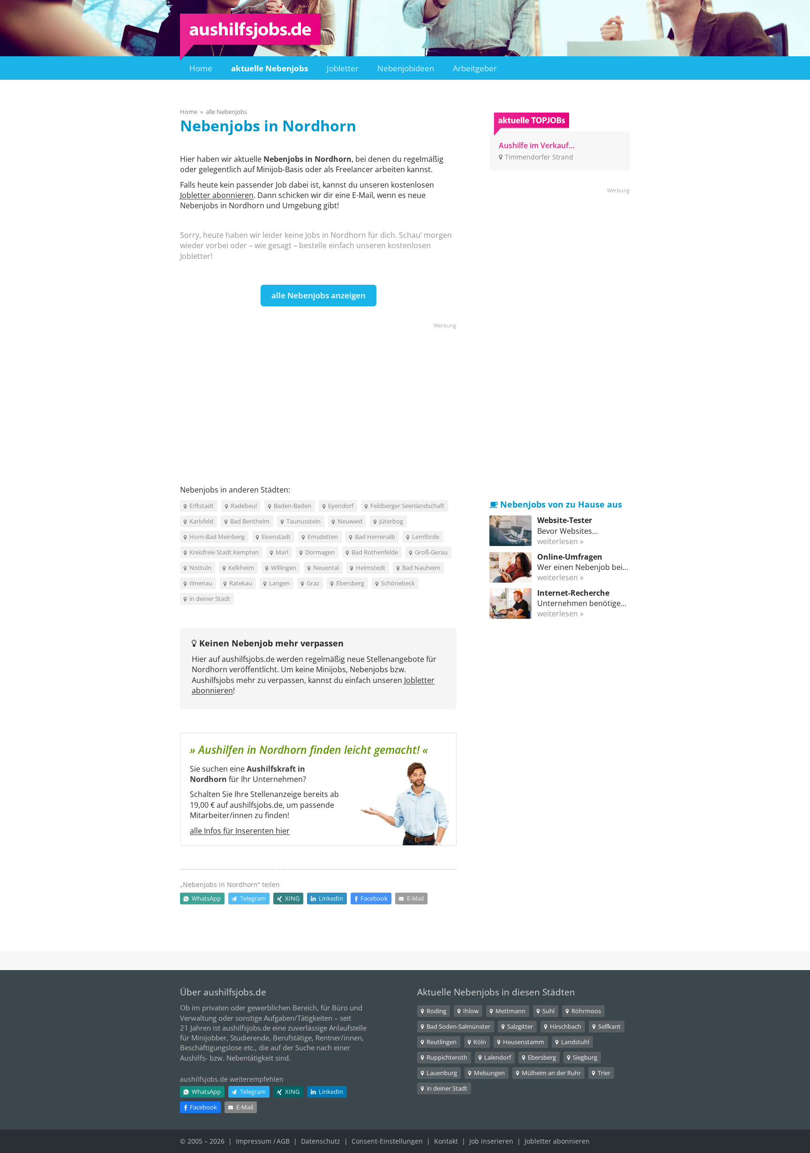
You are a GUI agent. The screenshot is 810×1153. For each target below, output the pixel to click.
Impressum (253, 1141)
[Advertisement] (318, 395)
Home (200, 68)
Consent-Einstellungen (387, 1141)
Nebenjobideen (405, 68)
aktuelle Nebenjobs (269, 68)
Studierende (249, 1037)
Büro (340, 1007)
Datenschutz (320, 1141)
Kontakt (446, 1141)
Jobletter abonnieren (217, 195)
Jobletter (343, 68)
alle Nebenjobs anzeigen (318, 295)
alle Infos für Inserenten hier (240, 831)
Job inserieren (491, 1141)
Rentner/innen (338, 1037)
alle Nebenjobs (226, 111)
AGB (283, 1141)
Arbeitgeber (475, 68)
